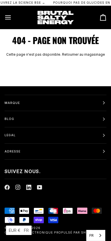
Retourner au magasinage (83, 54)
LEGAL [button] (10, 135)
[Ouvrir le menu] (13, 17)
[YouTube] (39, 187)
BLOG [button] (9, 119)
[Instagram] (17, 187)
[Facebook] (7, 187)
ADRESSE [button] (12, 151)
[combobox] (95, 235)
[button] (19, 230)
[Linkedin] (28, 187)
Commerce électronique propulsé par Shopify (50, 232)
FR (91, 235)
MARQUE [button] (12, 103)
